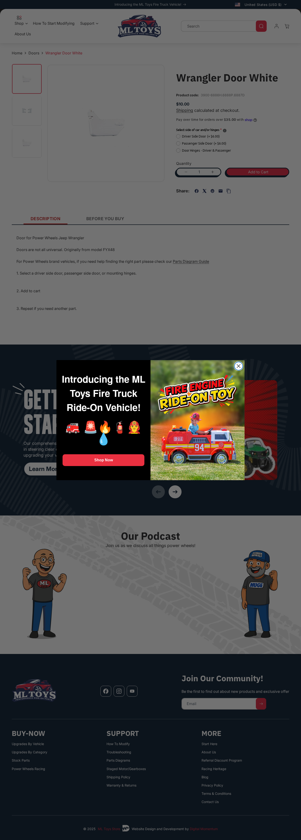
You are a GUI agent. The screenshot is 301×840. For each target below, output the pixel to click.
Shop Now (103, 460)
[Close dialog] (238, 366)
